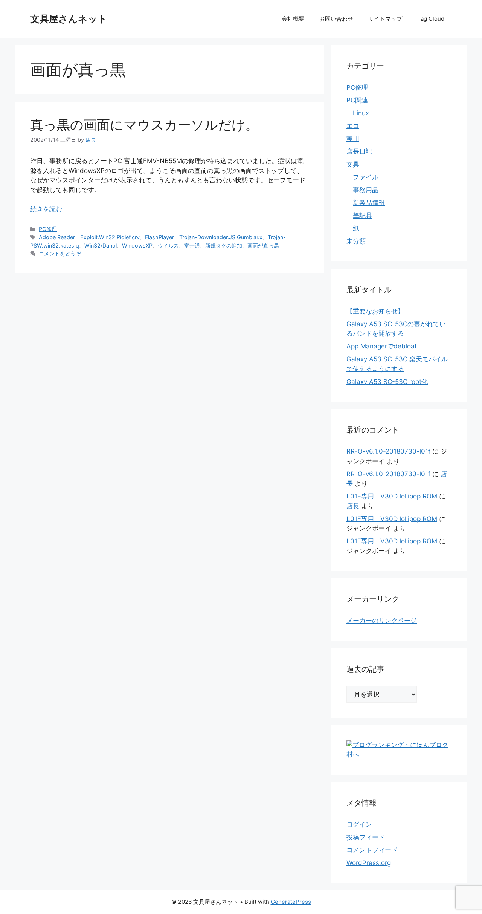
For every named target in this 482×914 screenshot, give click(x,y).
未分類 (356, 241)
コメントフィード (372, 850)
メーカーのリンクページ (381, 620)
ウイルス (168, 245)
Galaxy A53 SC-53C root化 (387, 381)
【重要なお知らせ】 (375, 311)
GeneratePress (291, 901)
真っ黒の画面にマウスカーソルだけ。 (144, 125)
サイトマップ (385, 18)
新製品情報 (369, 202)
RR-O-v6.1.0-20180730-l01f (388, 451)
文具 (352, 164)
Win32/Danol (100, 245)
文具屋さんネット (68, 18)
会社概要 (293, 18)
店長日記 (359, 151)
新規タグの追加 (223, 245)
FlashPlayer (159, 237)
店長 (352, 506)
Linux (361, 113)
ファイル (365, 177)
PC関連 (357, 100)
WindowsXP (137, 245)
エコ (352, 126)
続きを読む (46, 209)
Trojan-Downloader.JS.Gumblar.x (220, 237)
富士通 (192, 245)
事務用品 (365, 190)
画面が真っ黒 (263, 245)
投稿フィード (365, 837)
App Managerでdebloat (381, 346)
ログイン (359, 824)
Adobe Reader (57, 237)
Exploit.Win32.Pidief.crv (110, 237)
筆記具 (362, 215)
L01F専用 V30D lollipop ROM (391, 496)
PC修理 (48, 229)
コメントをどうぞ (60, 253)
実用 (352, 138)
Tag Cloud (430, 18)
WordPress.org (368, 863)
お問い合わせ (336, 18)
